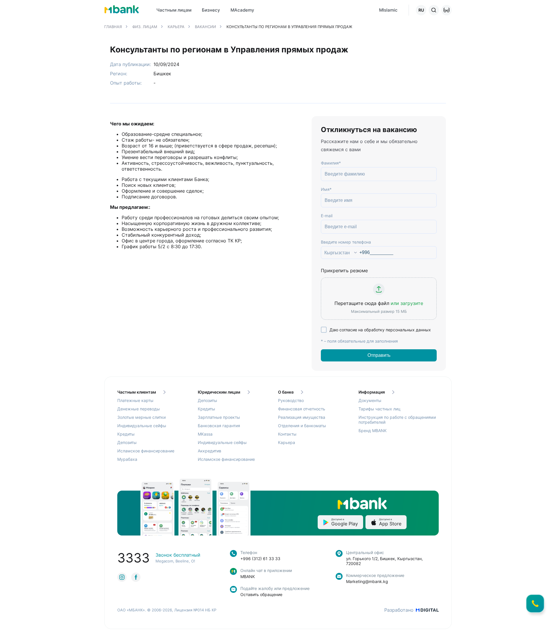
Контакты (287, 434)
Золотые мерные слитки (141, 417)
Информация (372, 392)
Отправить (378, 355)
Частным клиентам (136, 392)
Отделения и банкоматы (302, 425)
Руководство (291, 400)
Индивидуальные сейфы (141, 425)
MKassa (205, 434)
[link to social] (122, 577)
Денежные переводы (138, 408)
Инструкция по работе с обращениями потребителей (397, 420)
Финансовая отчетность (301, 408)
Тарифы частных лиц (379, 408)
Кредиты (126, 434)
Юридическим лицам (219, 392)
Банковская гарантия (219, 425)
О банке (286, 392)
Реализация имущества (301, 417)
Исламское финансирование (145, 450)
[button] (446, 10)
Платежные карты (135, 400)
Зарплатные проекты (219, 417)
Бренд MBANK (373, 430)
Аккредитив (209, 450)
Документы (370, 400)
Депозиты (127, 442)
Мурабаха (127, 459)
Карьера (286, 442)
